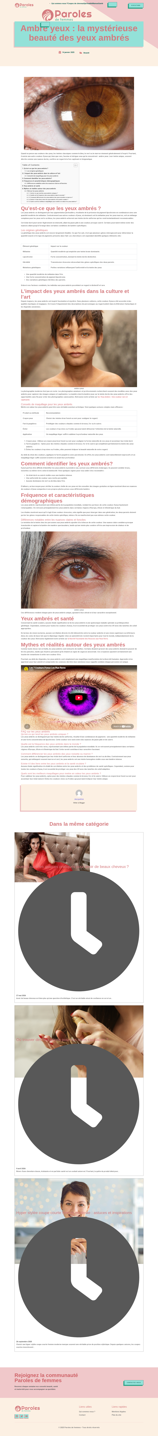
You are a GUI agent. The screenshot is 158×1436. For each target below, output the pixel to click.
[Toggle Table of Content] (74, 165)
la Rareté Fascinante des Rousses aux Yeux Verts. (88, 639)
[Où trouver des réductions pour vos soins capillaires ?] (79, 1021)
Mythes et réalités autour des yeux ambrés (40, 189)
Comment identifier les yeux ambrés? (38, 178)
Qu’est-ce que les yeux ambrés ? (36, 168)
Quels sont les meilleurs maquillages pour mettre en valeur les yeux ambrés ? (53, 201)
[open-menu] (112, 4)
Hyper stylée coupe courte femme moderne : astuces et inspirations (74, 1212)
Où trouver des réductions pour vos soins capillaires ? (62, 1039)
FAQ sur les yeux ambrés (35, 191)
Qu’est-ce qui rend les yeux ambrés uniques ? (44, 193)
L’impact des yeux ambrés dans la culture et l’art (42, 173)
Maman (95, 3)
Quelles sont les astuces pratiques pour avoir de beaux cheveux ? (72, 866)
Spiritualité (88, 3)
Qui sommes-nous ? (59, 3)
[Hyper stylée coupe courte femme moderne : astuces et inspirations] (79, 1194)
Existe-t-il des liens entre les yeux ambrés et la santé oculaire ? (49, 199)
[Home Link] (66, 15)
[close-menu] (45, 24)
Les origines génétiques (35, 171)
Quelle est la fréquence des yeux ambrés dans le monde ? (47, 195)
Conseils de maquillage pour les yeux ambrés (42, 176)
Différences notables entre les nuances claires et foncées (47, 183)
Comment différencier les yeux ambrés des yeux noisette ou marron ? (51, 197)
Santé (100, 3)
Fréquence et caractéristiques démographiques (42, 181)
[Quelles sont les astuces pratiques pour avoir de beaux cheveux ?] (79, 848)
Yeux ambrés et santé (32, 186)
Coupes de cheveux (76, 3)
